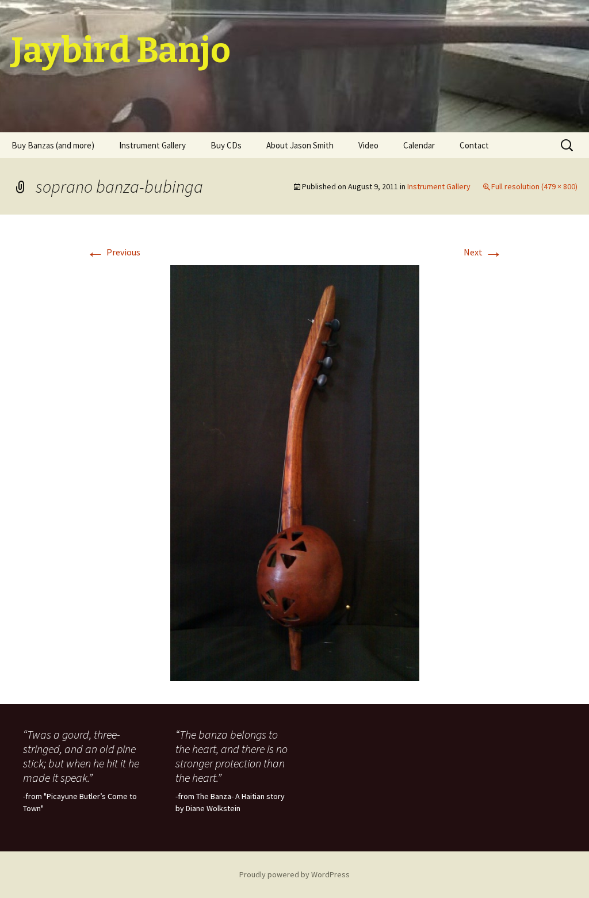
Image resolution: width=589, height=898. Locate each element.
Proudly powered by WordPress (294, 874)
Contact (474, 145)
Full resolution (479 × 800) (534, 186)
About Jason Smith (300, 145)
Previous (113, 252)
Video (368, 145)
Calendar (419, 145)
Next (483, 252)
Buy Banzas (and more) (53, 145)
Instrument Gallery (152, 145)
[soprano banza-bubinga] (294, 471)
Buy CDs (226, 145)
